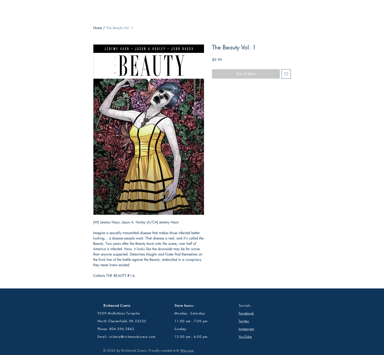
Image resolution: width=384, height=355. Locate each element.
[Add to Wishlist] (286, 74)
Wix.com (187, 350)
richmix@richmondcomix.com (132, 337)
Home (97, 28)
